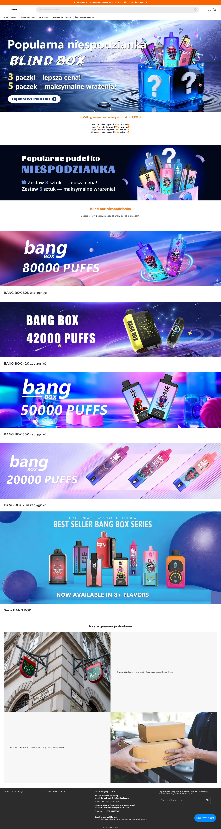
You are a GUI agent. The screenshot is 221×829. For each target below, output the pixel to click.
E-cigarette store (113, 827)
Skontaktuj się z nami (61, 17)
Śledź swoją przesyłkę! (84, 17)
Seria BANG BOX (27, 17)
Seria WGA (43, 17)
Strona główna (10, 17)
